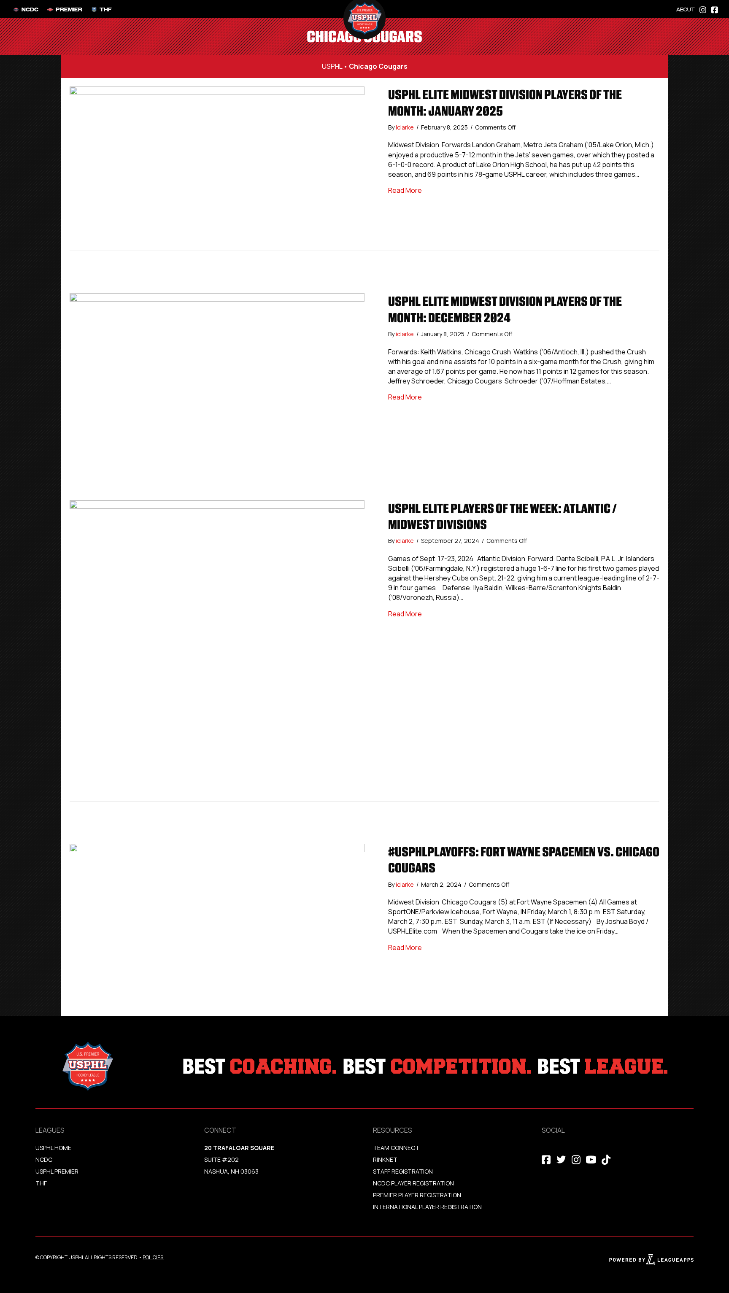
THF (41, 1183)
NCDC (43, 1159)
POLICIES (153, 1257)
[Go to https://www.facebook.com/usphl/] (714, 9)
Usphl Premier (56, 1171)
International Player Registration (428, 1207)
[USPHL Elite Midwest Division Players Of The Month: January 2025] (217, 168)
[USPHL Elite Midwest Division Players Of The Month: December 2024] (217, 374)
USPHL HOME (53, 1148)
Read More (405, 190)
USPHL (332, 66)
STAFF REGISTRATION (403, 1171)
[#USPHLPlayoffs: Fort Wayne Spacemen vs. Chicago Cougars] (217, 925)
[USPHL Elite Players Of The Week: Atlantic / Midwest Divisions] (217, 650)
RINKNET (385, 1159)
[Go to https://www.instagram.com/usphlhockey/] (703, 9)
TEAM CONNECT (396, 1148)
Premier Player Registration (417, 1195)
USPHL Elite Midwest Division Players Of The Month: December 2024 (505, 309)
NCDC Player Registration (413, 1183)
